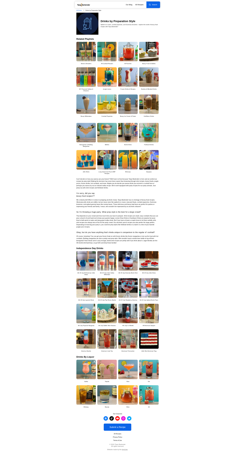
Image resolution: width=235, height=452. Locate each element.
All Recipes (139, 5)
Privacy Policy (117, 437)
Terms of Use (117, 440)
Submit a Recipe (117, 427)
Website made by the (117, 449)
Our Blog (129, 5)
